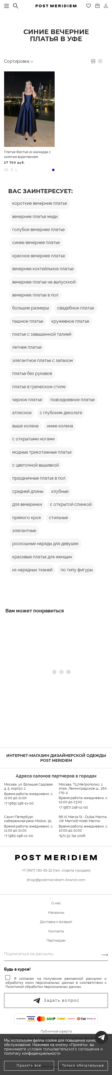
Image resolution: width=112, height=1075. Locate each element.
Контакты (56, 931)
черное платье (27, 399)
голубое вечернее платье (38, 229)
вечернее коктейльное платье (43, 268)
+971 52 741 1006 (72, 836)
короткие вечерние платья (39, 203)
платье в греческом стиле (39, 386)
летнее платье (27, 347)
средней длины (27, 491)
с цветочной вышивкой (35, 465)
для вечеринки (27, 504)
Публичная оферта (56, 1031)
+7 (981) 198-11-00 (18, 836)
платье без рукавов (32, 373)
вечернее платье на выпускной (44, 282)
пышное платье (27, 321)
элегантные (24, 530)
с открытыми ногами (33, 438)
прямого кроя (26, 517)
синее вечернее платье (36, 242)
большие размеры (30, 308)
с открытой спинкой (71, 504)
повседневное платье (72, 399)
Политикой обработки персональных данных (43, 987)
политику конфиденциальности (32, 1053)
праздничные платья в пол (39, 478)
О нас (56, 903)
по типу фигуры (77, 569)
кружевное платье (70, 321)
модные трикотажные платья (41, 452)
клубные (60, 491)
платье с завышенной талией (41, 334)
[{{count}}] (97, 6)
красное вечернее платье (38, 255)
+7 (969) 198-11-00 (19, 803)
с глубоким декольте (61, 412)
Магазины (56, 913)
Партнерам (56, 940)
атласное (22, 412)
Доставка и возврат (56, 922)
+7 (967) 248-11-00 (73, 807)
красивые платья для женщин (42, 556)
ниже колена (60, 425)
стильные (58, 517)
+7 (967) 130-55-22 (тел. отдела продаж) (56, 870)
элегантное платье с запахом (42, 360)
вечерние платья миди (35, 216)
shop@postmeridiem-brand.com (56, 880)
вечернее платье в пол (35, 295)
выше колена (25, 425)
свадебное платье (75, 308)
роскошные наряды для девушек (45, 543)
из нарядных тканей (32, 569)
